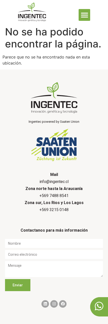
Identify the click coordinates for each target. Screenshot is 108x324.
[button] (84, 15)
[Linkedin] (45, 304)
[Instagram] (54, 304)
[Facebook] (63, 304)
